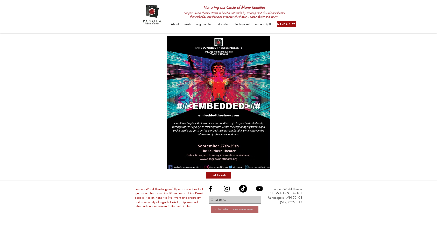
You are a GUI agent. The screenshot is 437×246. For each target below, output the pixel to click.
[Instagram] (227, 189)
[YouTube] (259, 189)
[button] (175, 24)
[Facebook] (210, 189)
